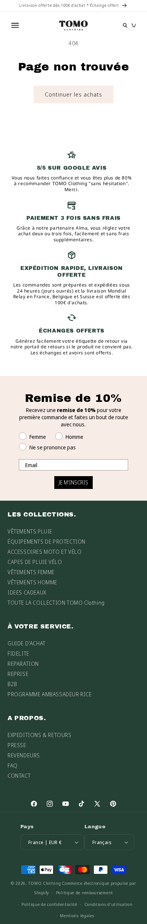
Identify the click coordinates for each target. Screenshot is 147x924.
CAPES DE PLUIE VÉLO (35, 561)
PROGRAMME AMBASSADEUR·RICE (50, 694)
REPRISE (18, 673)
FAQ (13, 765)
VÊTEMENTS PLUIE (30, 531)
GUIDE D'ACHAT (27, 643)
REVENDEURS (24, 755)
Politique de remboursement (84, 892)
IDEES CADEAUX (27, 592)
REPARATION (23, 663)
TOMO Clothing (44, 883)
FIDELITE (18, 653)
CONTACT (19, 775)
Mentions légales (77, 915)
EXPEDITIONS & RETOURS (40, 735)
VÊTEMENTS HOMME (32, 582)
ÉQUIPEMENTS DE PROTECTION (47, 541)
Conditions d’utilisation (108, 904)
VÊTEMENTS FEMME (31, 572)
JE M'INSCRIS (73, 482)
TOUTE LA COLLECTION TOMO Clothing (56, 602)
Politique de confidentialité (49, 904)
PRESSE (17, 745)
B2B (12, 684)
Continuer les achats (73, 94)
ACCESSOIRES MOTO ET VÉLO (44, 551)
